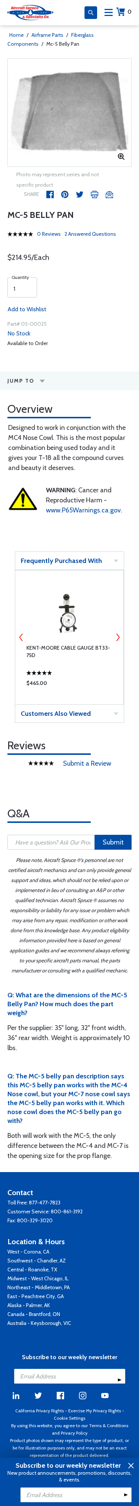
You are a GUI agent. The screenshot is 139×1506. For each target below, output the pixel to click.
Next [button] (118, 637)
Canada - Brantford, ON (33, 1314)
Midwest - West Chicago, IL (38, 1278)
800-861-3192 (67, 1211)
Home (16, 35)
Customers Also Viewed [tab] (56, 713)
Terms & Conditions (108, 1425)
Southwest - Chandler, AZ (36, 1260)
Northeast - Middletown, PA (38, 1287)
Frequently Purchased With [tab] (61, 561)
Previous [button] (21, 637)
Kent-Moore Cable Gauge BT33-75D (68, 651)
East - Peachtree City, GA (35, 1296)
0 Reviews (49, 233)
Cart (130, 11)
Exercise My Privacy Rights (94, 1410)
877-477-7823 (44, 1202)
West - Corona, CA (28, 1251)
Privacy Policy (74, 1433)
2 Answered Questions (90, 233)
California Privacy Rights (39, 1410)
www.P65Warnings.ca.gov (83, 510)
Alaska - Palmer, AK (28, 1305)
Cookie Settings (69, 1418)
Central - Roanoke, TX (32, 1269)
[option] (69, 113)
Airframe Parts (47, 35)
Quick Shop (69, 685)
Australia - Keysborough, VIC (39, 1323)
